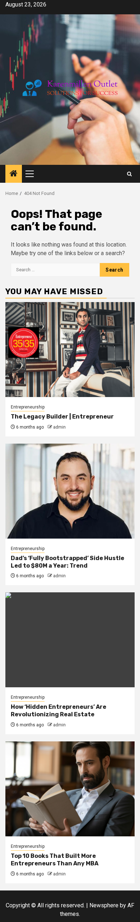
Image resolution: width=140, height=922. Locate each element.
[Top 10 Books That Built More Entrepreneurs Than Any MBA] (70, 788)
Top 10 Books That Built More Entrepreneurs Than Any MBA (54, 859)
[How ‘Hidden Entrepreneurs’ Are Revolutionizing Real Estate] (70, 639)
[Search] (129, 174)
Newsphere (103, 905)
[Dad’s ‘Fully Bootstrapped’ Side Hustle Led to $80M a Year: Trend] (70, 491)
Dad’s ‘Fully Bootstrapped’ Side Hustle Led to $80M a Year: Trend (67, 562)
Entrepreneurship (28, 407)
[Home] (14, 174)
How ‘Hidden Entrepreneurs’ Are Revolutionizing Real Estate (58, 710)
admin (59, 427)
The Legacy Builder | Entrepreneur (62, 416)
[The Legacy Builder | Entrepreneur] (70, 349)
